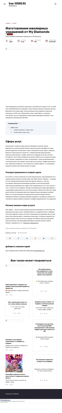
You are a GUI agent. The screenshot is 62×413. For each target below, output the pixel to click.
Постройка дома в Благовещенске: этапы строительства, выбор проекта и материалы (44, 271)
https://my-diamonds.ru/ (31, 223)
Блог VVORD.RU (17, 3)
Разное (10, 34)
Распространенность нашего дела (23, 130)
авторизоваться (39, 250)
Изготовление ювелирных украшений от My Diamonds (21, 228)
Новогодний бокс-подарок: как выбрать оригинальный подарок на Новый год (17, 286)
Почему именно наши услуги (21, 132)
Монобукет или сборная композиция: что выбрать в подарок (15, 341)
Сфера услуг (14, 127)
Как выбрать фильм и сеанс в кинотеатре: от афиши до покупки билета (17, 376)
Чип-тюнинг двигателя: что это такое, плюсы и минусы (17, 303)
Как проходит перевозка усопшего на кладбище (44, 360)
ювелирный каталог (8, 401)
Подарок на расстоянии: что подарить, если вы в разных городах (44, 303)
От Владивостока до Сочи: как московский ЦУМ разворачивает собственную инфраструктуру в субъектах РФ (44, 327)
